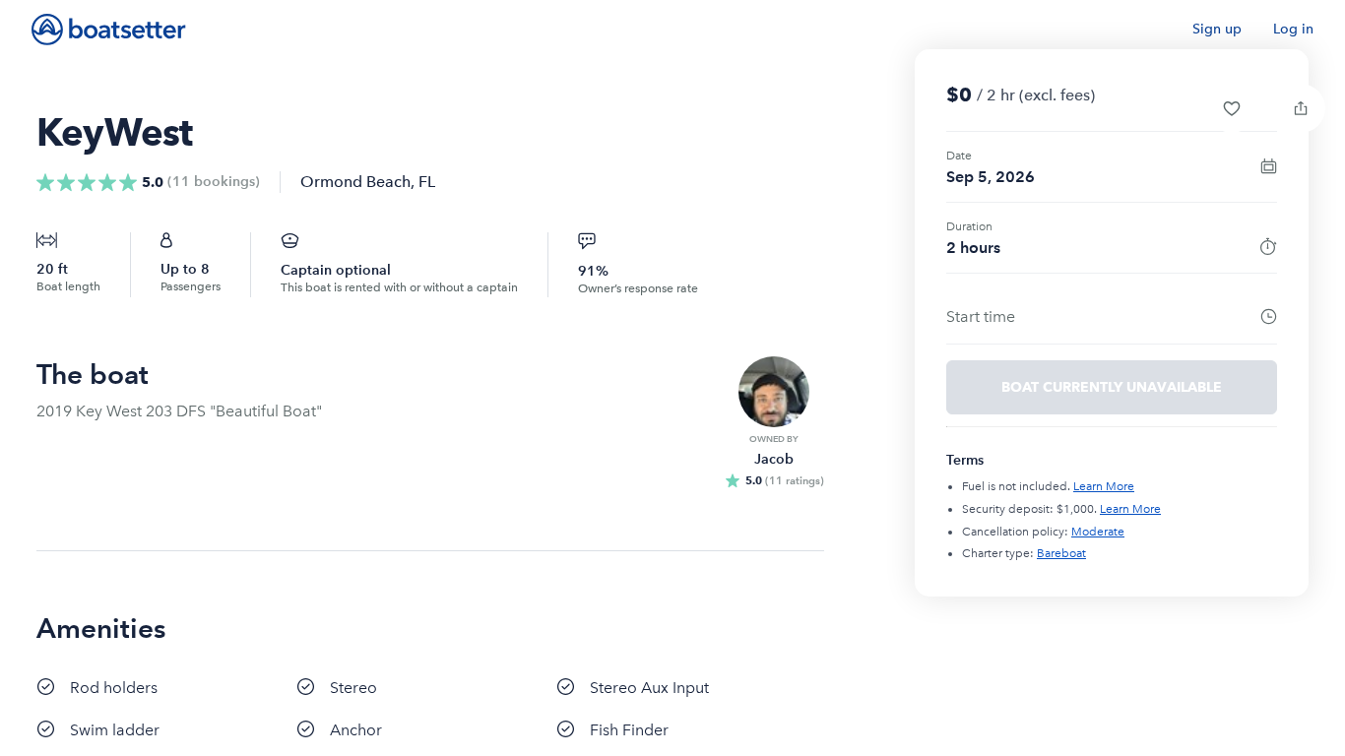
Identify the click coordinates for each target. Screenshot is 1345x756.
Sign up (1217, 29)
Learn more (1103, 486)
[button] (1231, 108)
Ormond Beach (355, 181)
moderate (1097, 531)
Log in (1293, 29)
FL (426, 181)
